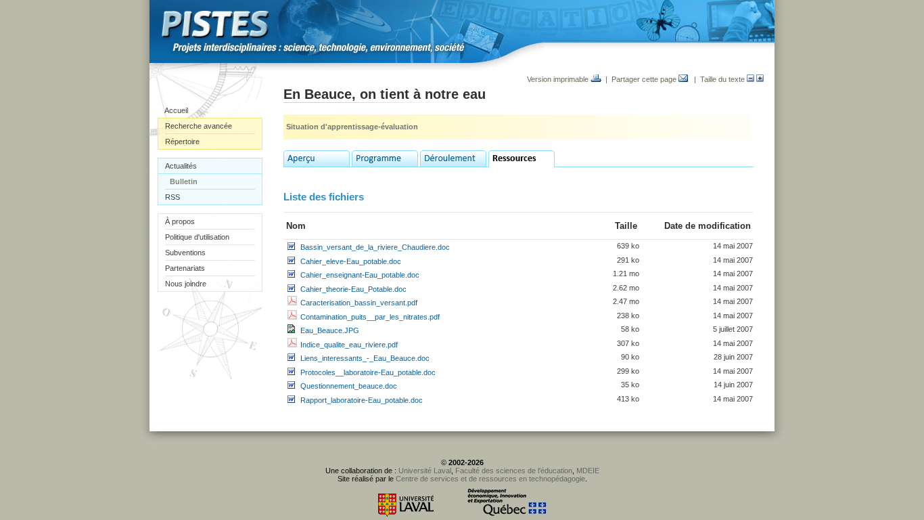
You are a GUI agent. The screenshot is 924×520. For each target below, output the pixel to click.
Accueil (176, 110)
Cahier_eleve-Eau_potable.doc (350, 261)
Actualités (181, 166)
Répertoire (182, 141)
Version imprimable (559, 79)
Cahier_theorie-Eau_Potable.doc (353, 289)
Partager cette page (644, 79)
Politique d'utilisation (197, 237)
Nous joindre (185, 284)
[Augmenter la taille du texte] (760, 79)
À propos (180, 221)
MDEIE (587, 471)
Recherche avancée (198, 126)
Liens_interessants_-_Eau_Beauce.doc (365, 358)
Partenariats (185, 268)
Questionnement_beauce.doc (348, 386)
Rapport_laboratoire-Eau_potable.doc (361, 400)
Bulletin (184, 181)
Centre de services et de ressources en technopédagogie (490, 479)
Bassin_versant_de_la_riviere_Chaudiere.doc (375, 247)
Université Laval (424, 471)
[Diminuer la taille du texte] (750, 79)
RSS (172, 197)
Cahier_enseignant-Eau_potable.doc (359, 275)
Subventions (185, 252)
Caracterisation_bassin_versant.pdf (358, 303)
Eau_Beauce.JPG (329, 330)
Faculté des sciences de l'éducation (513, 471)
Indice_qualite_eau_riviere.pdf (349, 345)
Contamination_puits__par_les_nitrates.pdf (370, 317)
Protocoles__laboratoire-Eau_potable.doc (368, 372)
